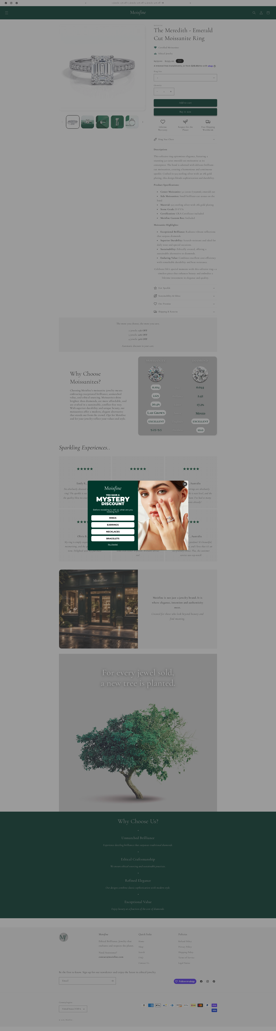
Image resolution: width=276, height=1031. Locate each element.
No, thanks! (113, 544)
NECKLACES (113, 531)
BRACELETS (112, 538)
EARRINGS (113, 524)
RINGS (112, 518)
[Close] (184, 484)
